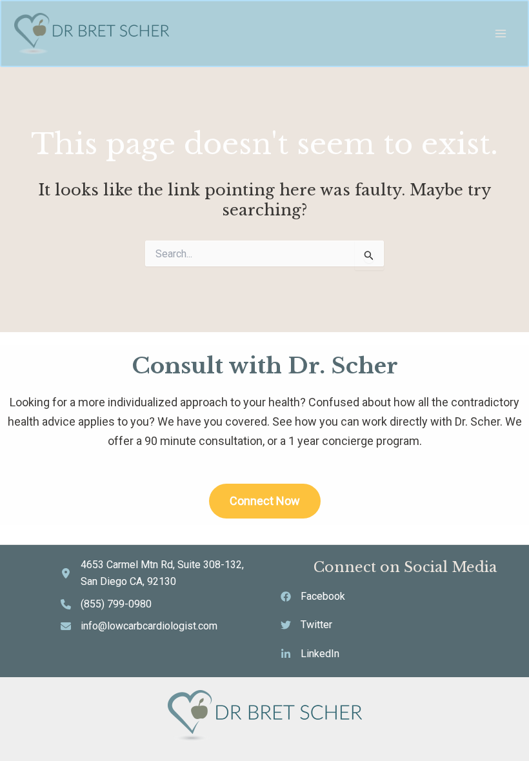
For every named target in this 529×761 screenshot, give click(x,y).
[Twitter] (306, 625)
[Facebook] (313, 596)
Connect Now (265, 501)
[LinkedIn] (310, 654)
